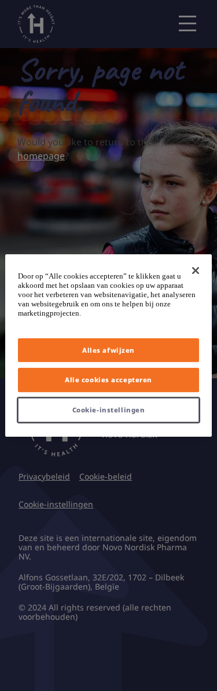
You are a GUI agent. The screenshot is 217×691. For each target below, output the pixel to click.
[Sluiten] (195, 270)
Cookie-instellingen (108, 409)
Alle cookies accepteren (108, 380)
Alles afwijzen (108, 350)
